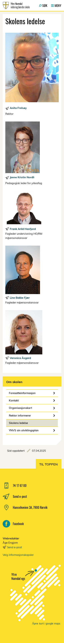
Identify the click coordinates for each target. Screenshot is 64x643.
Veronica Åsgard (20, 358)
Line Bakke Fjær (20, 297)
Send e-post (14, 547)
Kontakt (14, 400)
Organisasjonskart (20, 408)
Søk (44, 5)
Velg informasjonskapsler (18, 555)
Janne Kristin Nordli (22, 177)
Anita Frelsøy (18, 108)
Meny (58, 5)
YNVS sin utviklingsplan (24, 430)
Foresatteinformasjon (22, 393)
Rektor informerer (20, 415)
